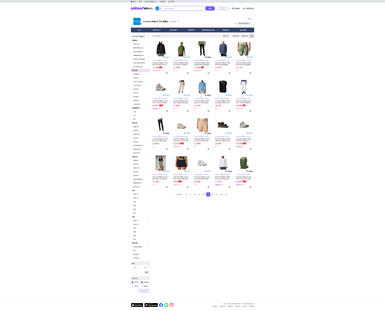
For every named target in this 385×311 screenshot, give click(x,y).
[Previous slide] (153, 49)
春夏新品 (226, 30)
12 (213, 194)
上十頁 (178, 194)
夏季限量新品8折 (208, 30)
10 (204, 194)
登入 (223, 8)
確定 (146, 272)
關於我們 (222, 306)
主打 (139, 30)
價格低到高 (236, 36)
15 (226, 194)
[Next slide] (168, 49)
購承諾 (250, 19)
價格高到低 (245, 36)
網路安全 (238, 306)
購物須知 (230, 306)
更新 (252, 304)
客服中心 (215, 306)
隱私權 (245, 306)
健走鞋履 (243, 30)
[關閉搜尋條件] (160, 8)
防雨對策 (191, 30)
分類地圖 (251, 306)
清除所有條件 (144, 291)
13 (217, 194)
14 (221, 194)
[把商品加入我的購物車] (167, 73)
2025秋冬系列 (244, 23)
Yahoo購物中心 (142, 8)
